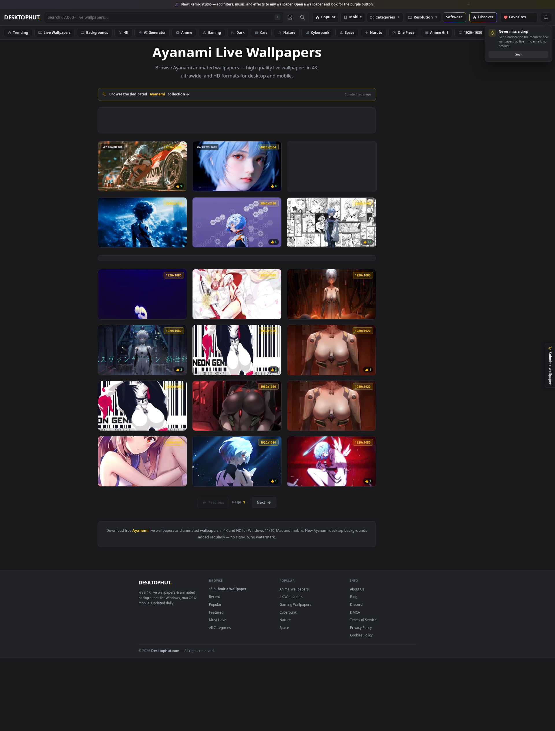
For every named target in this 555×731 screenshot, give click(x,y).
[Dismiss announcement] (469, 4)
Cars (263, 32)
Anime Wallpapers (294, 589)
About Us (357, 589)
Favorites (520, 17)
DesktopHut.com (165, 650)
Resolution (423, 17)
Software (454, 17)
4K (126, 32)
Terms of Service (363, 619)
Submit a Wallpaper (230, 588)
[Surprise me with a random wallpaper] (290, 17)
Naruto (376, 32)
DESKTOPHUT (154, 582)
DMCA (355, 612)
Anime (186, 32)
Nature (289, 32)
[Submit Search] (302, 17)
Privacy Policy (361, 627)
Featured (216, 612)
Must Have (217, 619)
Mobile (355, 17)
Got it (518, 54)
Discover (485, 17)
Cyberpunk (320, 32)
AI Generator (155, 32)
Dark (240, 32)
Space (349, 32)
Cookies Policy (361, 635)
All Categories (220, 627)
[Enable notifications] (546, 17)
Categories (385, 17)
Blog (353, 596)
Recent (214, 596)
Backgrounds (97, 32)
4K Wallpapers (291, 596)
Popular (328, 17)
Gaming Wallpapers (295, 604)
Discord (356, 604)
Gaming (214, 32)
